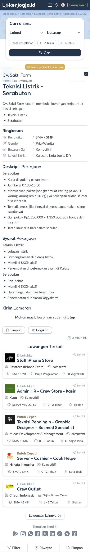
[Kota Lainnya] (56, 5)
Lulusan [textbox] (54, 32)
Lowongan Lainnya (42, 515)
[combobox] (26, 33)
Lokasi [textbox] (15, 32)
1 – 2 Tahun (47, 43)
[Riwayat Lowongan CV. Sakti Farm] (78, 88)
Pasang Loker (77, 4)
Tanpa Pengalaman (22, 43)
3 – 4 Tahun (67, 43)
